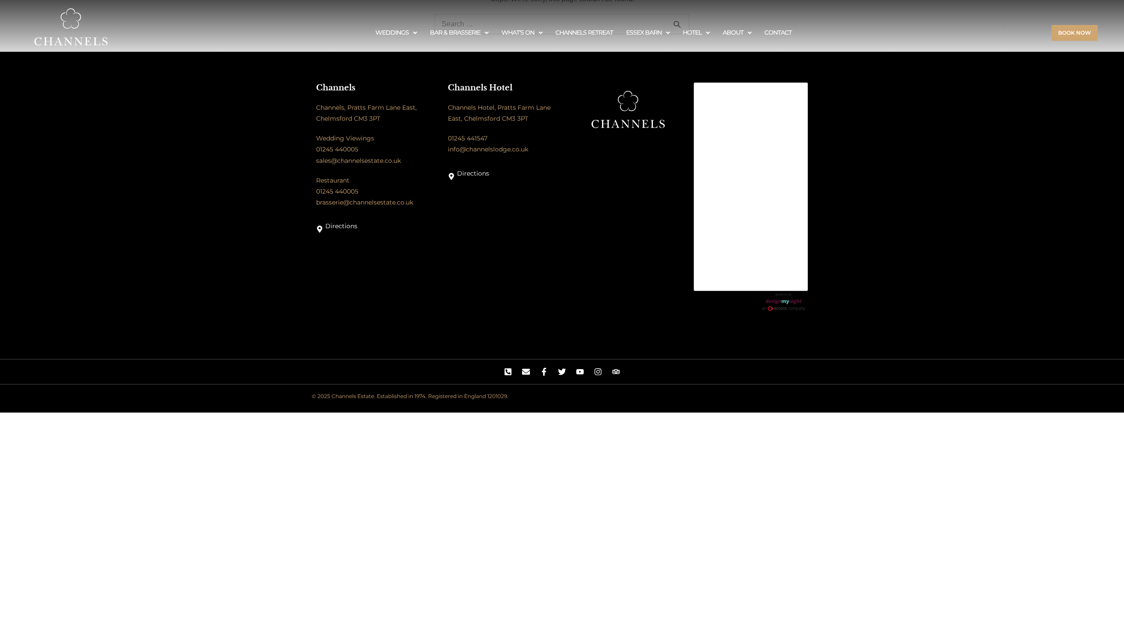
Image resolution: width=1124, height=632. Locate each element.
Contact (778, 32)
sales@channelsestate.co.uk (358, 161)
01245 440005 (337, 149)
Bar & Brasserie (455, 32)
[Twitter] (562, 372)
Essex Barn (644, 32)
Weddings (392, 32)
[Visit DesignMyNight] (784, 302)
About (733, 32)
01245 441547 (467, 138)
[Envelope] (526, 372)
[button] (396, 33)
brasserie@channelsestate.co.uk (364, 202)
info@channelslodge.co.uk (488, 149)
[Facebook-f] (544, 372)
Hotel (692, 32)
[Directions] (319, 229)
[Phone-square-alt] (508, 372)
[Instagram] (598, 372)
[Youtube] (580, 372)
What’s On (517, 32)
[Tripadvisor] (616, 372)
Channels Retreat (584, 32)
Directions (341, 226)
